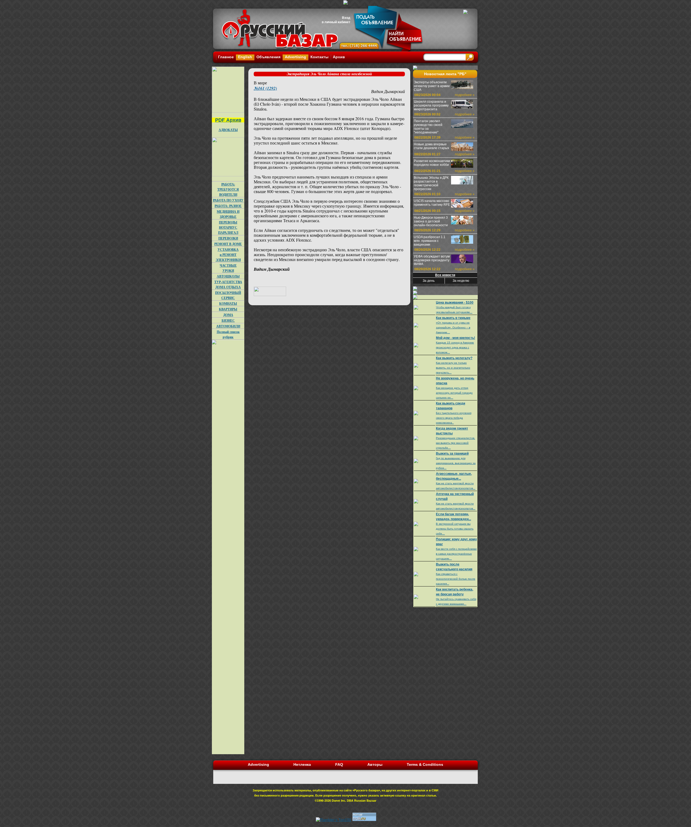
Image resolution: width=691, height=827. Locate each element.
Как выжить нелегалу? (454, 358)
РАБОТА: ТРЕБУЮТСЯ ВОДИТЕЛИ (228, 189)
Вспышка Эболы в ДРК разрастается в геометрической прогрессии (431, 183)
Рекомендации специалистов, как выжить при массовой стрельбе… (455, 443)
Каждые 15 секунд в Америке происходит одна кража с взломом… (455, 347)
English (245, 57)
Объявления (268, 57)
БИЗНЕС (228, 320)
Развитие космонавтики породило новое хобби (432, 163)
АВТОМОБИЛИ (228, 326)
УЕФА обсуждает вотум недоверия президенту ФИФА (432, 260)
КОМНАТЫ (228, 303)
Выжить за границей (452, 453)
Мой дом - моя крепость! (455, 338)
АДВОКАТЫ (228, 130)
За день (429, 281)
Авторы (374, 764)
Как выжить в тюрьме (453, 318)
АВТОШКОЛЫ (228, 276)
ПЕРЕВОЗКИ (228, 238)
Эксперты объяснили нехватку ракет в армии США (432, 86)
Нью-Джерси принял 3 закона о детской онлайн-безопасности (431, 221)
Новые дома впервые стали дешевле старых (431, 146)
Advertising (295, 57)
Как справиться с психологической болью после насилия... (455, 578)
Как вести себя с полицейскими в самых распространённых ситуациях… (456, 553)
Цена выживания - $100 (454, 302)
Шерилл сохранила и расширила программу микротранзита (431, 105)
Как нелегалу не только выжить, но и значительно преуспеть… (453, 367)
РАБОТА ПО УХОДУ (228, 200)
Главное (226, 57)
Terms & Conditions (425, 764)
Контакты (319, 57)
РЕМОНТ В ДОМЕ (228, 244)
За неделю (461, 281)
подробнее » (465, 95)
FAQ (339, 764)
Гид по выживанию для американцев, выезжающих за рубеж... (456, 463)
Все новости (445, 275)
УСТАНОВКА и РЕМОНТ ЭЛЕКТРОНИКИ (228, 254)
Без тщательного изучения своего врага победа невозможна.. (453, 417)
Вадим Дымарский (388, 91)
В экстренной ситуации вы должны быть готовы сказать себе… (454, 528)
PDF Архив (228, 120)
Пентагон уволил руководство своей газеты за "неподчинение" (428, 126)
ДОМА (228, 315)
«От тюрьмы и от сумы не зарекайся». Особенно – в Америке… (453, 327)
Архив (339, 57)
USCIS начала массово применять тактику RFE (432, 203)
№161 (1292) (265, 88)
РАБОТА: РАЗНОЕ (228, 206)
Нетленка (302, 764)
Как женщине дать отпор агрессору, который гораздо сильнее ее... (454, 392)
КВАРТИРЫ (228, 309)
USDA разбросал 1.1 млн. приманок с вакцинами (429, 240)
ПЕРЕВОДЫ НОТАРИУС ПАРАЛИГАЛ (228, 227)
